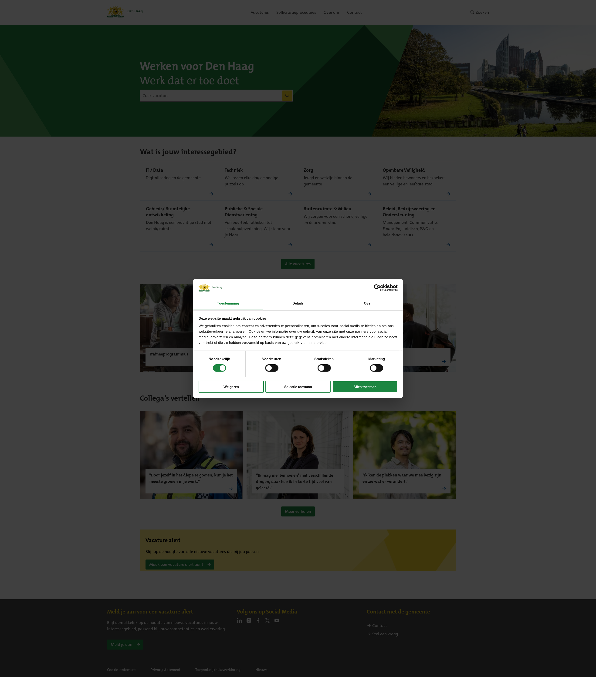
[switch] (271, 368)
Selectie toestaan (298, 387)
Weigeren (231, 387)
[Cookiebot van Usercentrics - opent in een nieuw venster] (377, 287)
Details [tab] (298, 303)
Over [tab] (368, 303)
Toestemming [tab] (228, 303)
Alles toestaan (364, 387)
